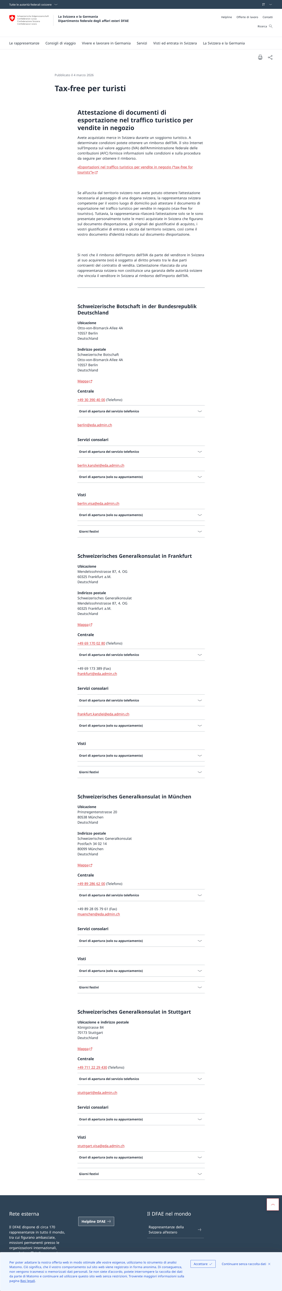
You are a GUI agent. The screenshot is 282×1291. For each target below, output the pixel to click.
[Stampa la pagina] (260, 57)
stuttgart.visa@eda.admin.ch (101, 1145)
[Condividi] (270, 57)
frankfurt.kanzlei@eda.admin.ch (103, 714)
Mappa (83, 381)
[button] (24, 43)
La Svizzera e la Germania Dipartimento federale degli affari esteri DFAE (93, 18)
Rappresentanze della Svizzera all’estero (166, 1229)
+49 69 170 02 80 (91, 643)
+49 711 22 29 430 (92, 1067)
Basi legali (27, 1281)
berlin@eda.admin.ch (95, 425)
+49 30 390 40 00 (91, 399)
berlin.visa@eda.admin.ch (98, 503)
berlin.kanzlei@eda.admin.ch (101, 465)
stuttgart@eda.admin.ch (97, 1092)
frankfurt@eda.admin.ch (97, 673)
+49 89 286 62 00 (91, 883)
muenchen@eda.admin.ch (99, 914)
